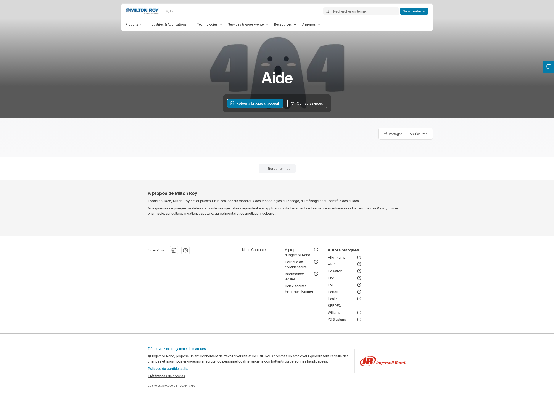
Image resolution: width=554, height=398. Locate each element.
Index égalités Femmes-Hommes (299, 288)
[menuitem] (134, 24)
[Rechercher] (327, 11)
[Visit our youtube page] (185, 250)
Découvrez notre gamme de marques (177, 349)
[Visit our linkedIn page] (174, 250)
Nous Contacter (254, 250)
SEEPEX (334, 306)
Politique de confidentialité (169, 368)
